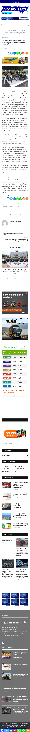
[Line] (20, 53)
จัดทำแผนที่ (5, 206)
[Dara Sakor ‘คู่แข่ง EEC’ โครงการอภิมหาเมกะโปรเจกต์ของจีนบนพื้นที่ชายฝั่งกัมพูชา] (6, 516)
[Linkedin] (14, 53)
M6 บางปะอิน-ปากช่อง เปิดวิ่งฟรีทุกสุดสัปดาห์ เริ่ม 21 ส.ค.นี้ (8, 540)
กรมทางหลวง (5, 203)
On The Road (23, 31)
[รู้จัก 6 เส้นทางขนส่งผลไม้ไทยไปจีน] (6, 496)
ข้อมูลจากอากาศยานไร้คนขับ (16, 203)
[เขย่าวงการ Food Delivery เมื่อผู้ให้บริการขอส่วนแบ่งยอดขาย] (6, 526)
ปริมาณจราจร (12, 206)
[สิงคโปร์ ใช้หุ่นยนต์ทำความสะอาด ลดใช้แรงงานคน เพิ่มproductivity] (6, 506)
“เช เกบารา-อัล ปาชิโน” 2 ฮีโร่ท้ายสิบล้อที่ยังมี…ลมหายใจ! (20, 675)
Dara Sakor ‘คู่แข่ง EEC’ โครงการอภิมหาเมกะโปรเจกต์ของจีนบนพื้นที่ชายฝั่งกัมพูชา (20, 515)
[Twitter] (11, 53)
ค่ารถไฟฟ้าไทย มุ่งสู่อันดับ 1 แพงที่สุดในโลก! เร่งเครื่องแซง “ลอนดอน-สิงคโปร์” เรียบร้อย (20, 485)
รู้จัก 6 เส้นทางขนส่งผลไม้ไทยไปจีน (20, 495)
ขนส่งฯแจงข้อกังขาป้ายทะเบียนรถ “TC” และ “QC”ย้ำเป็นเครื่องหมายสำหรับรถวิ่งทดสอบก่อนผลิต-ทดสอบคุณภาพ (7, 573)
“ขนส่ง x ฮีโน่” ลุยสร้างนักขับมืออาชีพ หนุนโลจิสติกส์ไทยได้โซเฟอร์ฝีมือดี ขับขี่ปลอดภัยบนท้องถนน (15, 272)
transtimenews (8, 47)
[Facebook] (8, 53)
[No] (28, 727)
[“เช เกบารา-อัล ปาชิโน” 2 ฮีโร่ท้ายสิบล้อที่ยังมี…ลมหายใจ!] (6, 676)
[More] (26, 53)
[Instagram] (23, 53)
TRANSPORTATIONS (12, 31)
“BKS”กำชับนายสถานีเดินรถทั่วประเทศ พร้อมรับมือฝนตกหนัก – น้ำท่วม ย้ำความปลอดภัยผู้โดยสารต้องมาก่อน (22, 552)
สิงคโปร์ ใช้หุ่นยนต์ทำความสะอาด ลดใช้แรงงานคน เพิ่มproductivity (20, 505)
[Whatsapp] (17, 53)
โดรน (19, 206)
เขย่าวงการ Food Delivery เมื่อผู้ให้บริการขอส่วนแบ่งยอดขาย (20, 524)
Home (3, 31)
